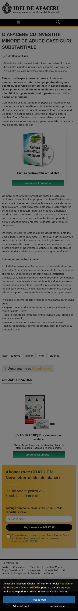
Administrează (21, 606)
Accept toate (39, 599)
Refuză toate (57, 606)
